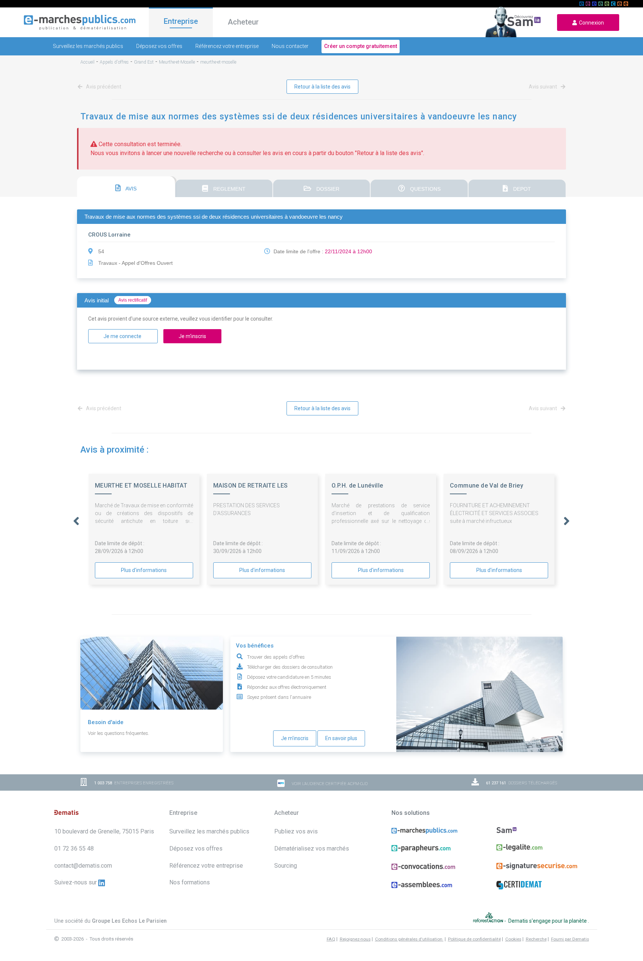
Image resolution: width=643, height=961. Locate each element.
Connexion (590, 23)
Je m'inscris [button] (192, 336)
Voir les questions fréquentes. (118, 733)
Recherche (536, 939)
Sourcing (285, 865)
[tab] (126, 186)
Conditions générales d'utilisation (409, 939)
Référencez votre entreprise (227, 46)
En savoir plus (341, 738)
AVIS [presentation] (130, 189)
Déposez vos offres (159, 46)
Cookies (513, 939)
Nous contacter (290, 46)
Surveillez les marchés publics (88, 46)
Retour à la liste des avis (322, 87)
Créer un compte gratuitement (360, 46)
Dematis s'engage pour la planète (548, 921)
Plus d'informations (144, 570)
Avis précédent (103, 87)
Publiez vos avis (296, 831)
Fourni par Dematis (570, 939)
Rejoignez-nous (355, 939)
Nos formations (189, 882)
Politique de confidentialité (474, 939)
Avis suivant (543, 87)
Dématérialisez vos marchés (311, 848)
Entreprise (181, 21)
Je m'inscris (294, 738)
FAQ (331, 939)
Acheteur (243, 21)
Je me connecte (123, 336)
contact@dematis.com (83, 865)
